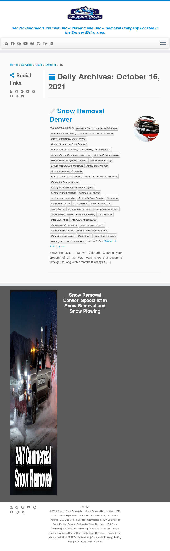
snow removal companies (84, 219)
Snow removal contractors (64, 225)
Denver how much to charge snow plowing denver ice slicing (80, 149)
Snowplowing (84, 235)
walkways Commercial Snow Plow (68, 241)
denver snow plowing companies (67, 165)
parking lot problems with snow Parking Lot (72, 187)
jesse (62, 246)
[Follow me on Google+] (20, 43)
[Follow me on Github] (40, 43)
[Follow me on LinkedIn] (53, 43)
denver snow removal (97, 165)
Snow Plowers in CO (101, 203)
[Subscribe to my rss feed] (8, 43)
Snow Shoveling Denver (63, 235)
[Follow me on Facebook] (14, 43)
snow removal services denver (92, 230)
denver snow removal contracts (66, 171)
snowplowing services (105, 235)
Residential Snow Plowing (91, 198)
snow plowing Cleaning (79, 208)
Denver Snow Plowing (101, 160)
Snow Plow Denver (60, 203)
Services (26, 64)
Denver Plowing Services (106, 154)
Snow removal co (59, 219)
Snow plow (112, 198)
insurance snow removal (105, 176)
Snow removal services (62, 230)
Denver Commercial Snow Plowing (68, 138)
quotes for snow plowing (63, 198)
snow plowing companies (106, 208)
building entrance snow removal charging (96, 128)
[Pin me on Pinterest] (33, 43)
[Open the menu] (163, 43)
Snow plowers (80, 203)
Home (14, 64)
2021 (39, 64)
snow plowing (57, 208)
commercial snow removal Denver (96, 133)
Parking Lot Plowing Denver (65, 181)
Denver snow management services (68, 160)
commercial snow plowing (63, 133)
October (51, 64)
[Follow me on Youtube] (26, 43)
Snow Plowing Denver (62, 214)
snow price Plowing (85, 214)
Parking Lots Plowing (89, 192)
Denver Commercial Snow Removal (68, 144)
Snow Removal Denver (77, 115)
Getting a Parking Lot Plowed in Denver (70, 176)
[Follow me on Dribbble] (46, 43)
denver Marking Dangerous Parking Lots (71, 154)
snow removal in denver (92, 225)
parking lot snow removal (63, 192)
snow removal (105, 214)
